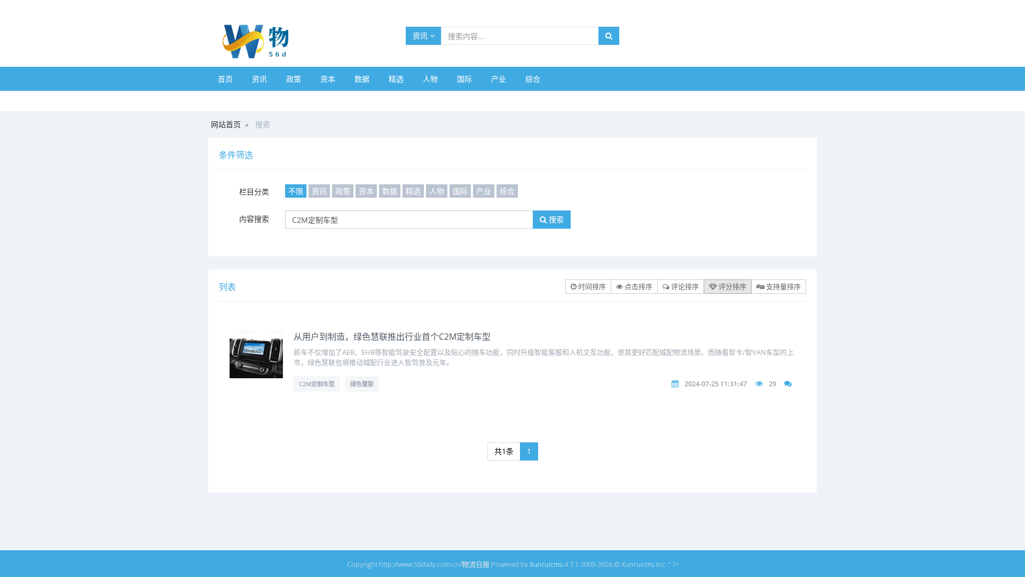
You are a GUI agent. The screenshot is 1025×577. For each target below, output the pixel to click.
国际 (464, 79)
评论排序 (684, 286)
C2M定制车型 (317, 384)
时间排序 (591, 286)
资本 (327, 79)
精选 (396, 79)
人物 (430, 79)
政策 (293, 79)
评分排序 (731, 286)
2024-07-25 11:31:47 (715, 383)
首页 (225, 79)
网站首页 (226, 124)
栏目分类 (254, 191)
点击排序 (637, 286)
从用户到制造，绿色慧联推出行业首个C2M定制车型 (392, 336)
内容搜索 (254, 219)
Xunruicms (546, 564)
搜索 (555, 219)
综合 (532, 79)
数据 (361, 79)
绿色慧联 (362, 384)
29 (772, 383)
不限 (295, 191)
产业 (498, 79)
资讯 (421, 35)
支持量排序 (782, 286)
